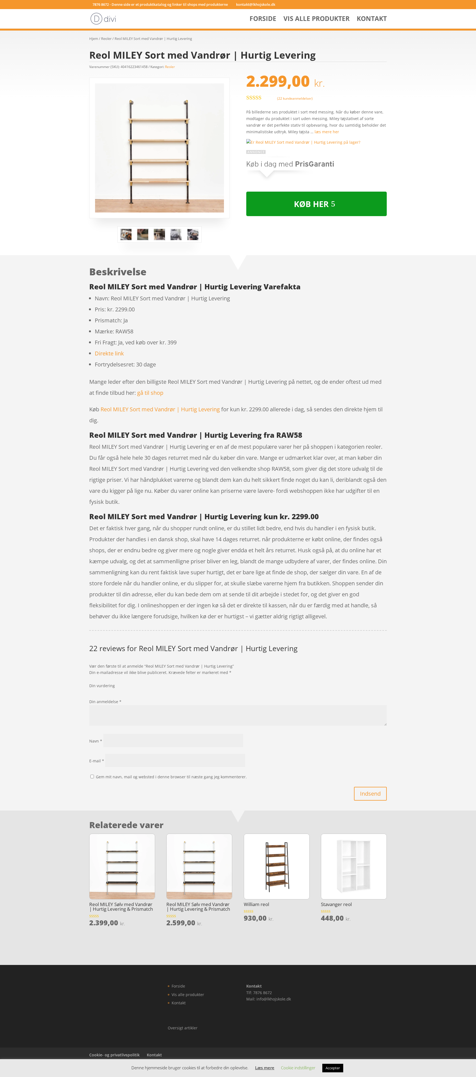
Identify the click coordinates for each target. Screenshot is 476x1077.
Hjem (93, 38)
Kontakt (372, 20)
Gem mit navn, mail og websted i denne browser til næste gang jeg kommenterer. (171, 776)
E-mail (96, 760)
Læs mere (264, 1067)
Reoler (106, 38)
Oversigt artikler (183, 1027)
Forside (263, 20)
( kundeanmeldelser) (295, 98)
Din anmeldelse (105, 701)
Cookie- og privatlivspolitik (114, 1054)
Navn (95, 741)
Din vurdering (102, 685)
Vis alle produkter (316, 20)
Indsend (370, 793)
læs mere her (327, 131)
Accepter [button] (333, 1067)
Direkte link (109, 353)
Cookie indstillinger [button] (298, 1067)
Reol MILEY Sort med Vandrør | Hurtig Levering (160, 409)
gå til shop (150, 392)
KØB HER (311, 203)
